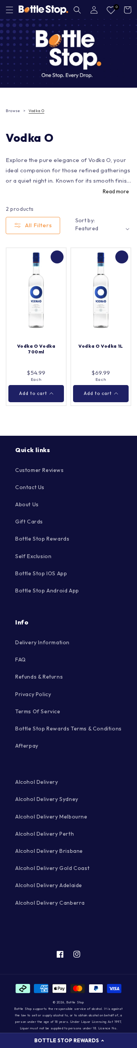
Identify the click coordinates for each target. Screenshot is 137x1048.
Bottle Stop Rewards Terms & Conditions (68, 728)
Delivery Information (42, 642)
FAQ (20, 659)
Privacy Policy (33, 694)
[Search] (77, 10)
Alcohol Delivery (36, 781)
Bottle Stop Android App (47, 590)
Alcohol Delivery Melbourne (51, 816)
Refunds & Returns (39, 676)
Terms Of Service (38, 711)
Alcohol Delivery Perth (44, 833)
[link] (68, 53)
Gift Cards (29, 521)
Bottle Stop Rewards (42, 538)
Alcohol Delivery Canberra (50, 902)
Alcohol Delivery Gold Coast (52, 868)
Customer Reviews (39, 470)
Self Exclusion (33, 556)
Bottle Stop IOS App (41, 573)
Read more (116, 191)
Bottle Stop (75, 1002)
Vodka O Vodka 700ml (36, 349)
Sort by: (85, 220)
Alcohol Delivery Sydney (46, 799)
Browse (13, 110)
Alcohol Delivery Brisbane (49, 850)
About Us (27, 504)
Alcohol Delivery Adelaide (48, 885)
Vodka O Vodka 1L (100, 346)
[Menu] (9, 10)
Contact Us (30, 487)
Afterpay (26, 745)
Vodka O (36, 110)
